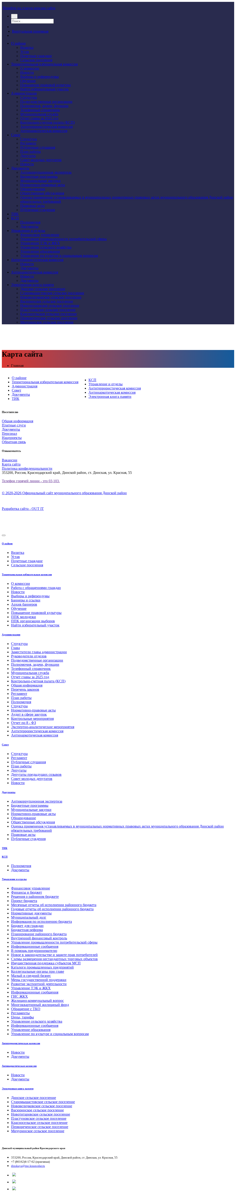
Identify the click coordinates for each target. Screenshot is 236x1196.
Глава (15, 648)
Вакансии (9, 460)
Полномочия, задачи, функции (44, 106)
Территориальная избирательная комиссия (44, 64)
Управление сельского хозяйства (45, 247)
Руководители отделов (29, 656)
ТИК (15, 214)
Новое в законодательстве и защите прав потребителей (54, 955)
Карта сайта (11, 464)
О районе (18, 43)
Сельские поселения (36, 60)
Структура (28, 97)
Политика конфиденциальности (27, 468)
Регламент (28, 143)
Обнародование (32, 189)
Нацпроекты (12, 438)
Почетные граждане (36, 56)
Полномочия (30, 222)
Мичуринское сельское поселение (47, 322)
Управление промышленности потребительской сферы (63, 239)
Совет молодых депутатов (41, 160)
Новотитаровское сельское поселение (49, 305)
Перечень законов (25, 689)
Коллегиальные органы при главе (37, 971)
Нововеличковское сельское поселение (50, 297)
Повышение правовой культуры (45, 85)
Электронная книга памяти (32, 285)
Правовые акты (32, 206)
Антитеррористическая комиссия (46, 127)
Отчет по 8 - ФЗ (23, 723)
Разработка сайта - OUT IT (23, 509)
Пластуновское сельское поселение (48, 310)
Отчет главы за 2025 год (39, 118)
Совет (16, 135)
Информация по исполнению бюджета (41, 921)
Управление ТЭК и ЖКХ (40, 243)
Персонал (9, 433)
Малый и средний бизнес (31, 976)
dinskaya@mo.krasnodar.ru (28, 1166)
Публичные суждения (37, 210)
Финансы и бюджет (26, 892)
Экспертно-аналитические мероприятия (42, 727)
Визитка (26, 47)
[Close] (4, 535)
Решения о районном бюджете (35, 897)
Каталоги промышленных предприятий (42, 967)
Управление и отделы (28, 231)
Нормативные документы (31, 913)
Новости (27, 72)
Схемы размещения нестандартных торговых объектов (54, 959)
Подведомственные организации (46, 102)
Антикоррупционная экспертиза (45, 172)
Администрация (24, 93)
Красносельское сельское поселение (48, 314)
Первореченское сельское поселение (48, 318)
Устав (24, 52)
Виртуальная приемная (30, 31)
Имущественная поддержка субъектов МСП (46, 963)
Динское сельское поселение (42, 289)
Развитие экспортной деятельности (39, 984)
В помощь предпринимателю (34, 951)
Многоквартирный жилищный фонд (40, 1005)
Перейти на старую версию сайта (29, 8)
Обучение (28, 81)
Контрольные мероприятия (32, 719)
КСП (15, 218)
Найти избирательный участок (44, 89)
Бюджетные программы (39, 176)
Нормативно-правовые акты (42, 185)
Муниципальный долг (28, 917)
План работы (30, 151)
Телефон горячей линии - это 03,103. (31, 481)
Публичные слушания (37, 147)
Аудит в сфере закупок (29, 714)
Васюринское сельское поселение (46, 301)
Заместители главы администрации (39, 652)
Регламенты (20, 1013)
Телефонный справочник (40, 110)
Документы (20, 168)
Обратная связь (14, 442)
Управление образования (40, 251)
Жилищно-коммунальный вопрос (37, 1001)
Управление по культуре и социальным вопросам (59, 256)
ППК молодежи (23, 617)
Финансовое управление (39, 235)
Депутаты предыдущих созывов (36, 774)
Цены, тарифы (22, 1017)
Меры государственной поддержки (38, 980)
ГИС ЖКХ (19, 996)
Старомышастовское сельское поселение (52, 293)
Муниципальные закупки (40, 181)
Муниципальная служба (39, 114)
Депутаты (28, 156)
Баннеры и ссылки (25, 600)
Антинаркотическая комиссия (43, 131)
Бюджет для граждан (27, 926)
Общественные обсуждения (42, 193)
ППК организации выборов (33, 621)
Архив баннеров (24, 604)
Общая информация (17, 421)
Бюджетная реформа (27, 930)
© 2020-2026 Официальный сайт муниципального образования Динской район (64, 493)
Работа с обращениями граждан (36, 588)
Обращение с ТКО (25, 1009)
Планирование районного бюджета (39, 934)
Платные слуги (14, 425)
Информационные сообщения (34, 946)
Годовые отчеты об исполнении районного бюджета (52, 909)
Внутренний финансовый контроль (39, 938)
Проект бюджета (24, 901)
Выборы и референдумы (39, 77)
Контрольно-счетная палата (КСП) (47, 122)
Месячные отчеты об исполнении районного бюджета (53, 905)
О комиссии (29, 68)
